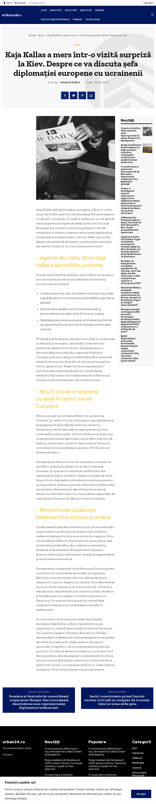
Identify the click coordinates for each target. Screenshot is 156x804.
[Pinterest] (82, 95)
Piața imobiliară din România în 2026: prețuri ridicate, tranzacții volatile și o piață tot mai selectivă (131, 153)
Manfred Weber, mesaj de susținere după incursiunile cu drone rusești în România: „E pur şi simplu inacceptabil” (131, 296)
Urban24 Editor (70, 82)
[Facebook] (65, 95)
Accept (141, 793)
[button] (152, 14)
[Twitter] (73, 95)
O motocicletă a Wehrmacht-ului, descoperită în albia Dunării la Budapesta (130, 134)
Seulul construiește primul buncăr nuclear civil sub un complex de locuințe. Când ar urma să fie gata (117, 700)
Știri (41, 35)
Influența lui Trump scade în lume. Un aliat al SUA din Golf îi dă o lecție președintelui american (131, 225)
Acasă (32, 35)
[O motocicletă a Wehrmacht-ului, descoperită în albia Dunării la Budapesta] (147, 131)
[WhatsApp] (91, 95)
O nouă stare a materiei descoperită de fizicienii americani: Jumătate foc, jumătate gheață (130, 175)
